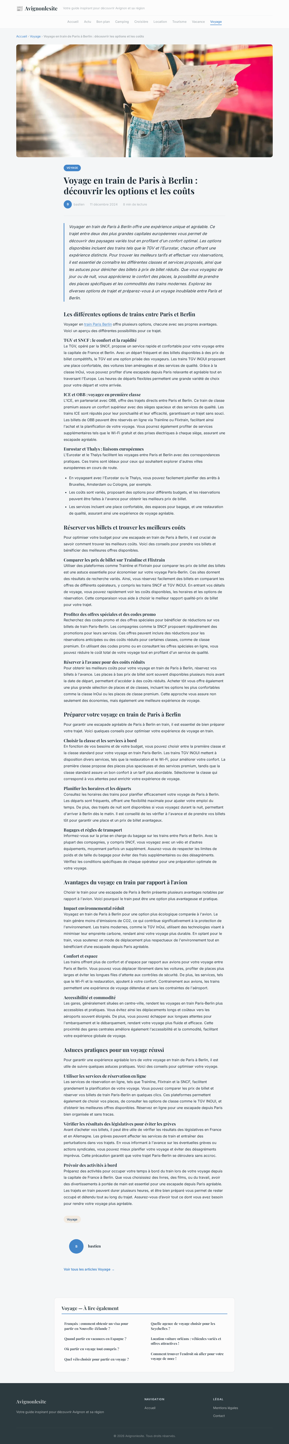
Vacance (198, 21)
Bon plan (103, 21)
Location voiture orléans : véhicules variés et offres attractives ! (186, 1341)
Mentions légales (225, 1408)
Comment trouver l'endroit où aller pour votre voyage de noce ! (187, 1356)
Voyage (216, 21)
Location (160, 21)
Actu (87, 21)
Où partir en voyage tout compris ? (91, 1349)
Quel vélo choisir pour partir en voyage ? (96, 1359)
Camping (122, 21)
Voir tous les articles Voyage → (89, 1269)
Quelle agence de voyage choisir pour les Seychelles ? (183, 1326)
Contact (219, 1416)
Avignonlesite (37, 8)
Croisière (141, 21)
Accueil (73, 21)
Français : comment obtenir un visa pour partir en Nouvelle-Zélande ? (96, 1326)
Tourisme (179, 21)
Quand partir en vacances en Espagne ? (95, 1338)
